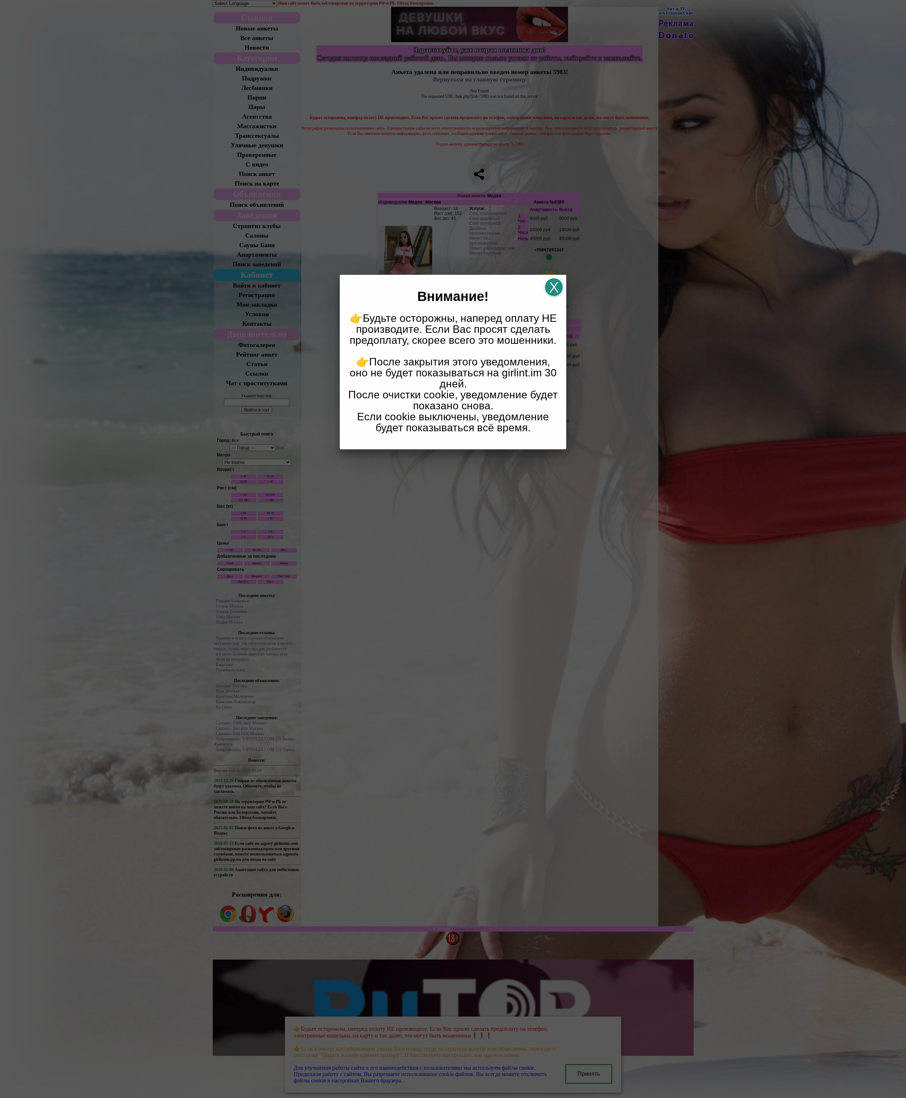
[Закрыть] (554, 287)
